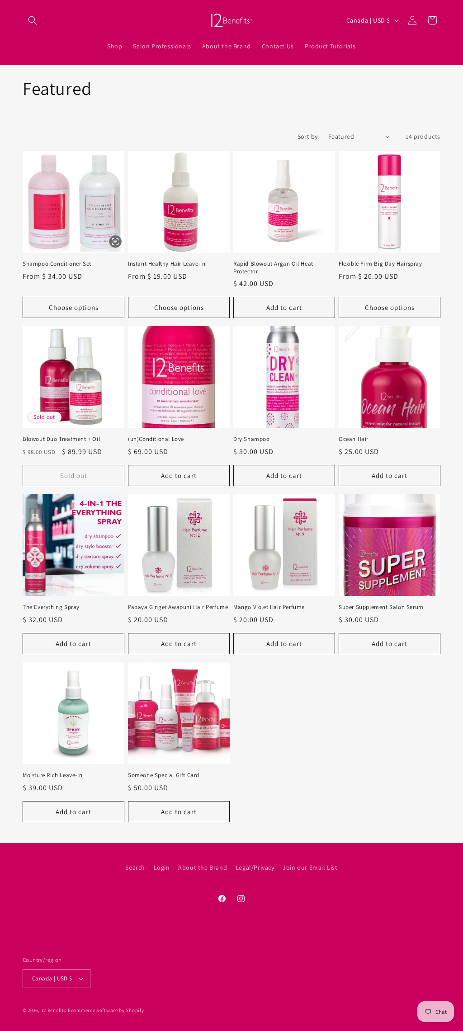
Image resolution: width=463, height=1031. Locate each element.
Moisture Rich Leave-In (52, 775)
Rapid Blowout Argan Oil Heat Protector (273, 267)
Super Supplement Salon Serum (381, 607)
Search (135, 867)
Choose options (74, 307)
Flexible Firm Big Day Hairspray (380, 263)
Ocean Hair (354, 439)
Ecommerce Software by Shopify (106, 1010)
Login (162, 867)
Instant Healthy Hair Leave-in (166, 263)
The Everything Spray (51, 607)
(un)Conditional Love (156, 439)
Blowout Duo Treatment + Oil (61, 439)
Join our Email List (310, 867)
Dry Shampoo (251, 439)
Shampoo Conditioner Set (57, 263)
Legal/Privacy (255, 867)
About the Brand (202, 867)
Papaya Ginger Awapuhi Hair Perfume (178, 607)
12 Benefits (54, 1010)
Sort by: (308, 136)
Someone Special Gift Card (163, 775)
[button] (33, 20)
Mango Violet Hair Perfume (269, 607)
